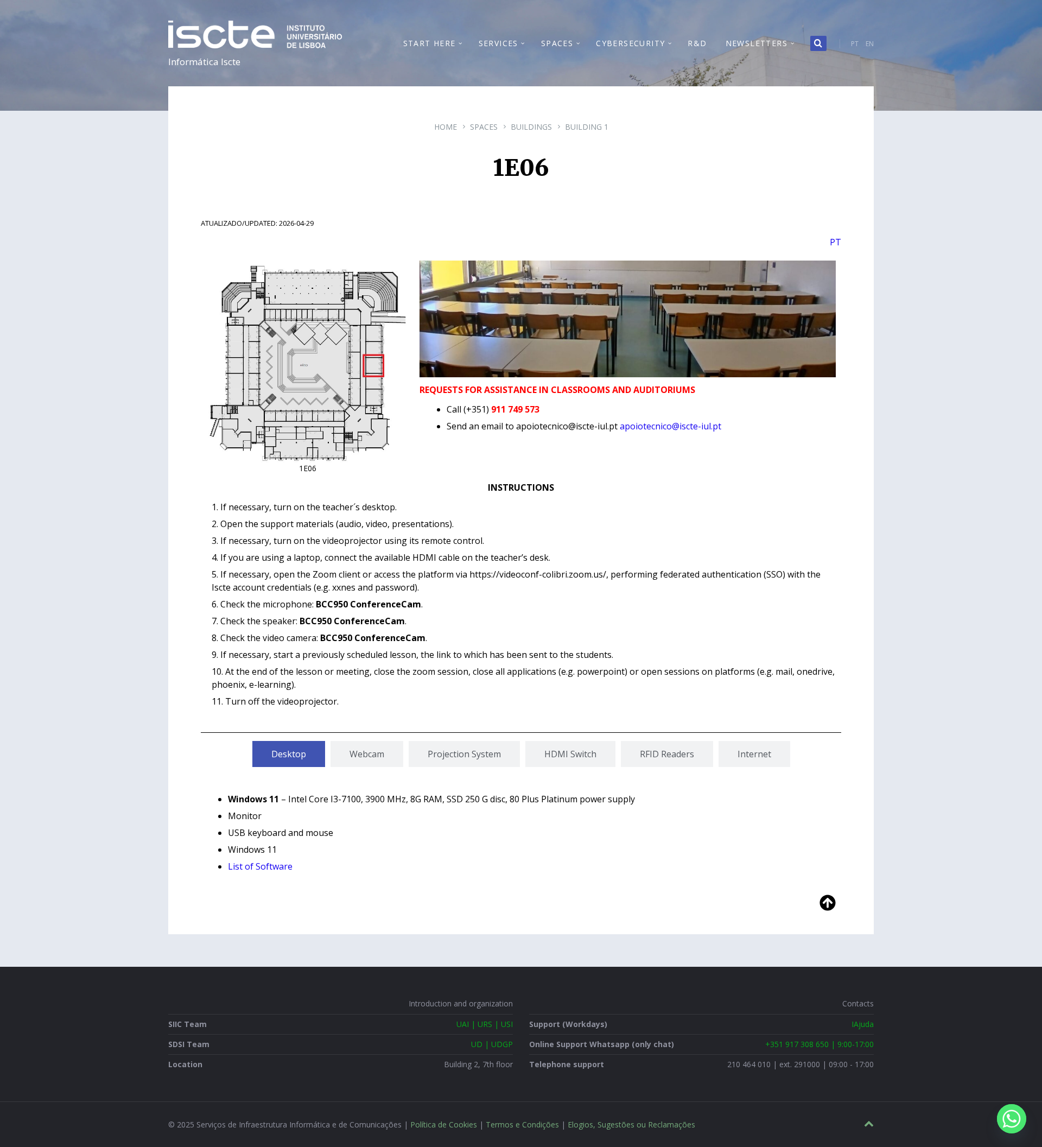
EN (870, 43)
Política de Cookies (443, 1124)
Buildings (531, 127)
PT (855, 43)
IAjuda (863, 1024)
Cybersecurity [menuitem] (630, 43)
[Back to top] (869, 1124)
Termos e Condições (522, 1124)
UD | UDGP (492, 1044)
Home (445, 127)
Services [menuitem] (498, 43)
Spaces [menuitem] (557, 43)
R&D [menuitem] (697, 43)
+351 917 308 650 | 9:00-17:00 (819, 1044)
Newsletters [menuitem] (756, 43)
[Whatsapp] (1011, 1118)
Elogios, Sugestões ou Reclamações (631, 1124)
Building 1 (586, 127)
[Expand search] (818, 43)
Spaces (484, 127)
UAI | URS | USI (484, 1024)
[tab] (288, 754)
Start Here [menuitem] (429, 43)
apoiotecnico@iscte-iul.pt (670, 426)
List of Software (260, 866)
